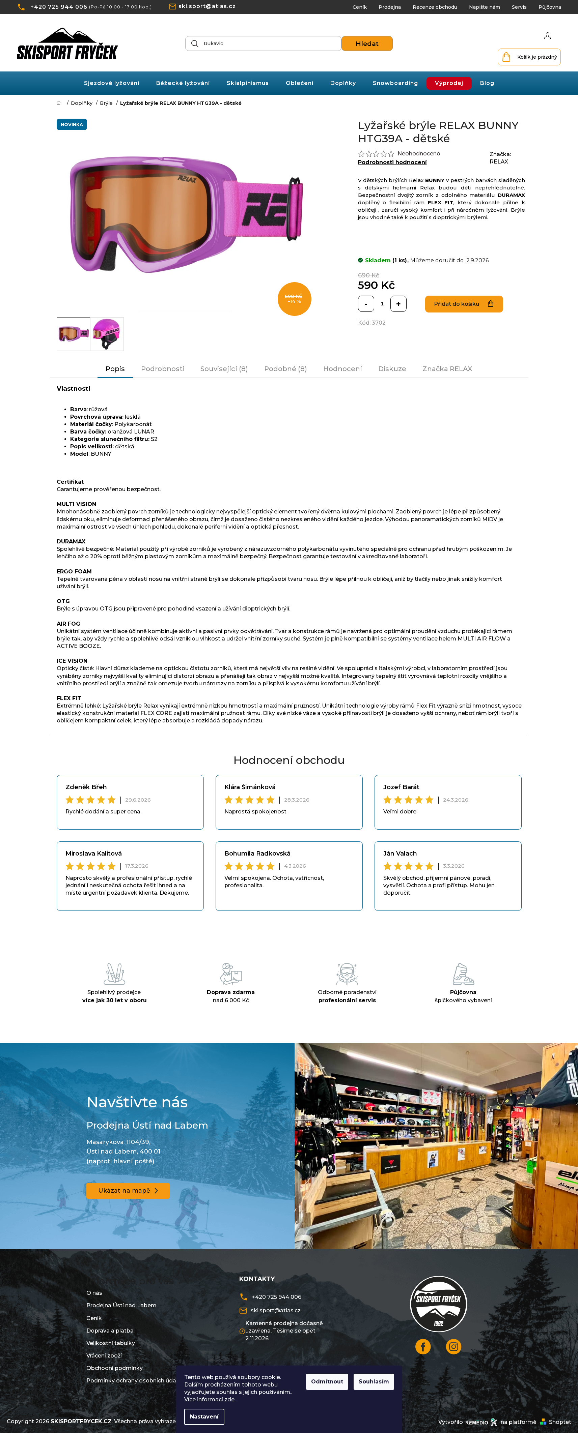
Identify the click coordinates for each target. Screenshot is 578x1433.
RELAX (499, 161)
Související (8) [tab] (224, 369)
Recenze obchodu (435, 7)
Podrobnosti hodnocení (392, 162)
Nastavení (204, 1416)
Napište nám (484, 7)
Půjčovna (550, 7)
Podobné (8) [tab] (285, 369)
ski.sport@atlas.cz (207, 6)
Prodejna (390, 7)
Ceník (360, 7)
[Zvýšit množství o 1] (398, 304)
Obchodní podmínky (114, 1368)
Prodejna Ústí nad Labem (121, 1305)
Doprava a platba (110, 1330)
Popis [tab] (115, 369)
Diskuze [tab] (392, 369)
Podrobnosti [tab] (162, 369)
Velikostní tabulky (110, 1343)
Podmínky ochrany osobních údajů (133, 1380)
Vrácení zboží (104, 1355)
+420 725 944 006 (58, 7)
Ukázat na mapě (124, 1190)
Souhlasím (374, 1381)
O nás (94, 1293)
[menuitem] (112, 83)
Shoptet (560, 1422)
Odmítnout (327, 1381)
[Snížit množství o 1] (366, 304)
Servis (519, 7)
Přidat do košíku (456, 304)
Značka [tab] (447, 369)
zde (229, 1399)
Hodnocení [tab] (342, 369)
